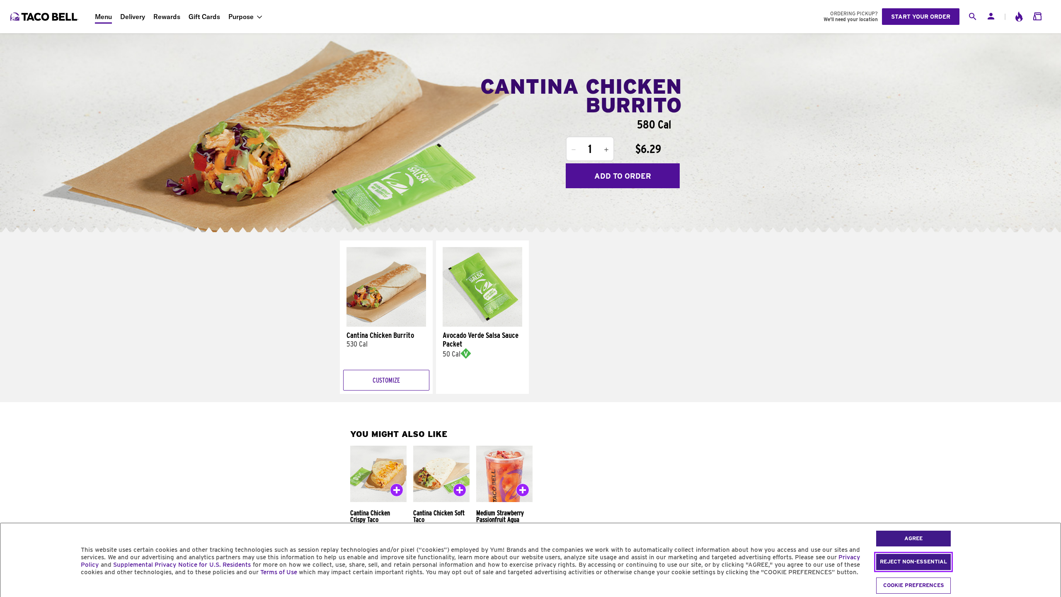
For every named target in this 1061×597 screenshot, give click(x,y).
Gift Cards (204, 16)
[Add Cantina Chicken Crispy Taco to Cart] (396, 491)
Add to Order (622, 176)
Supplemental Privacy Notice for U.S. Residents (182, 564)
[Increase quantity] (606, 149)
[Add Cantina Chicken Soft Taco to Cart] (459, 491)
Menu (103, 16)
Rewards (166, 16)
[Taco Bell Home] (45, 16)
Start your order (920, 16)
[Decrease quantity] (574, 149)
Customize (386, 380)
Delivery (132, 16)
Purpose (241, 16)
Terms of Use (278, 572)
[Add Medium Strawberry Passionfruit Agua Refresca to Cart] (522, 491)
